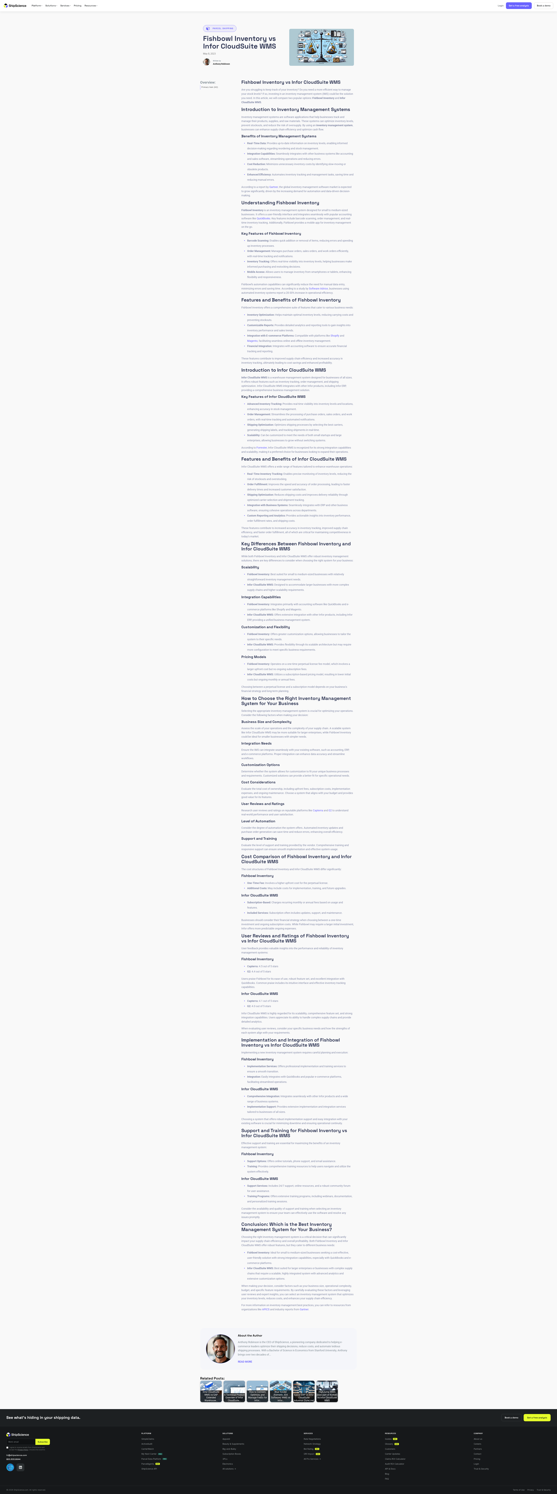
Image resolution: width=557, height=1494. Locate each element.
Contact (477, 1454)
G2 (330, 810)
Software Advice (318, 288)
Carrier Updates (392, 1454)
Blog (387, 1474)
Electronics (228, 1464)
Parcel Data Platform (153, 1459)
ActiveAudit (146, 1444)
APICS (266, 1309)
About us (478, 1439)
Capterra (318, 810)
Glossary (391, 1444)
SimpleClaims (147, 1439)
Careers (477, 1444)
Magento (252, 340)
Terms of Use (519, 1490)
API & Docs (390, 1468)
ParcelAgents (150, 1464)
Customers (390, 1449)
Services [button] (65, 5)
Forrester (261, 447)
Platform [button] (37, 5)
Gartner (273, 186)
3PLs (225, 1459)
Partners (478, 1449)
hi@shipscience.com (16, 1455)
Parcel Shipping (223, 28)
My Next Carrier (151, 1454)
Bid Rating (311, 1449)
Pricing (77, 5)
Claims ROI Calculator (395, 1459)
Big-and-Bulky (229, 1449)
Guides (391, 1439)
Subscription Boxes (232, 1454)
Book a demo (543, 5)
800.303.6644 (13, 1459)
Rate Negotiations (312, 1439)
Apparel (226, 1439)
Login (501, 5)
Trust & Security (481, 1468)
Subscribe (43, 1442)
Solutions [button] (51, 5)
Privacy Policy (23, 1450)
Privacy (530, 1490)
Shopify (335, 335)
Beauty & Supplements (233, 1444)
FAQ (387, 1478)
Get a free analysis (519, 5)
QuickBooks (263, 218)
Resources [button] (91, 5)
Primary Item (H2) (209, 87)
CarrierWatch (147, 1449)
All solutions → (229, 1468)
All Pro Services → (312, 1459)
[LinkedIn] (20, 1467)
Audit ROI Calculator (394, 1464)
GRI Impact (311, 1454)
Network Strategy (312, 1444)
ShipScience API (149, 1468)
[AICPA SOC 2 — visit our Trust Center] (10, 1467)
